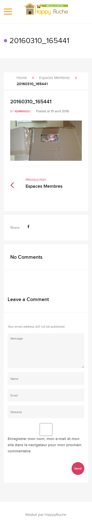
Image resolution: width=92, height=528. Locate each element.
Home (22, 78)
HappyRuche (55, 515)
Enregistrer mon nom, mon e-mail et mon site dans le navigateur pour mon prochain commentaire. (45, 445)
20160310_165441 (31, 102)
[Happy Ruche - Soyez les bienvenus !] (46, 11)
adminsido (22, 111)
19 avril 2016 (60, 111)
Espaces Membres (54, 78)
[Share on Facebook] (28, 227)
